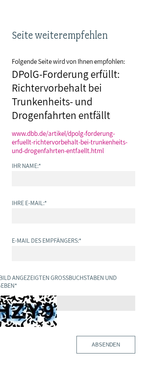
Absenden (106, 345)
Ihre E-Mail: (29, 203)
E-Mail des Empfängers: (47, 240)
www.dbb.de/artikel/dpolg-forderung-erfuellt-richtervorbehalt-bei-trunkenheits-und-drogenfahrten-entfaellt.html (69, 142)
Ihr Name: (26, 166)
